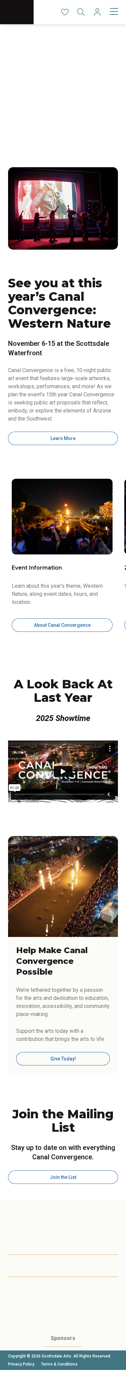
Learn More (63, 438)
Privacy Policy (21, 1364)
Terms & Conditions (59, 1364)
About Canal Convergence (62, 625)
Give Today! (63, 1058)
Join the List (63, 1177)
